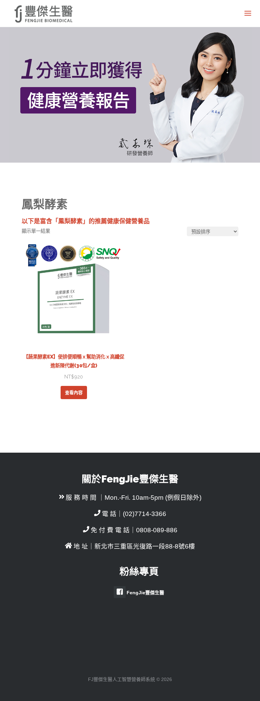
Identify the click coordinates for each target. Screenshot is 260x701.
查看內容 (74, 392)
